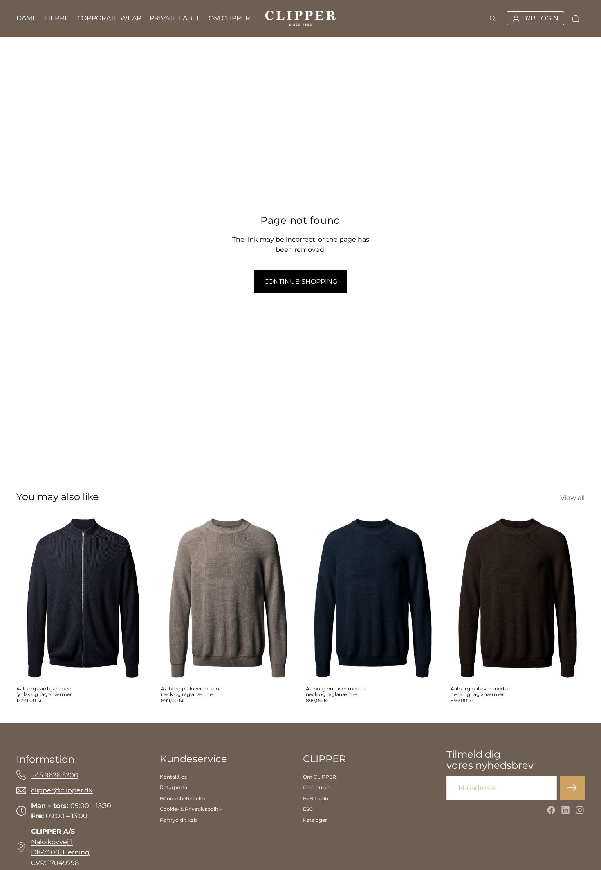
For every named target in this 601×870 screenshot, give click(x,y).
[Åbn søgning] (493, 18)
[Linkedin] (565, 810)
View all (572, 498)
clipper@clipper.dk (62, 790)
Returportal (174, 787)
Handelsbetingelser (183, 798)
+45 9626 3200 (54, 775)
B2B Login (315, 798)
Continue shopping (300, 281)
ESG (308, 809)
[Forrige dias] (173, 598)
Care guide (316, 787)
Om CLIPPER (319, 777)
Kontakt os (173, 777)
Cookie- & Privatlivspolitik (191, 809)
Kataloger (315, 820)
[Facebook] (551, 810)
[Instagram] (580, 810)
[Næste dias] (283, 598)
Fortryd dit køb (178, 820)
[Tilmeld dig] (572, 788)
